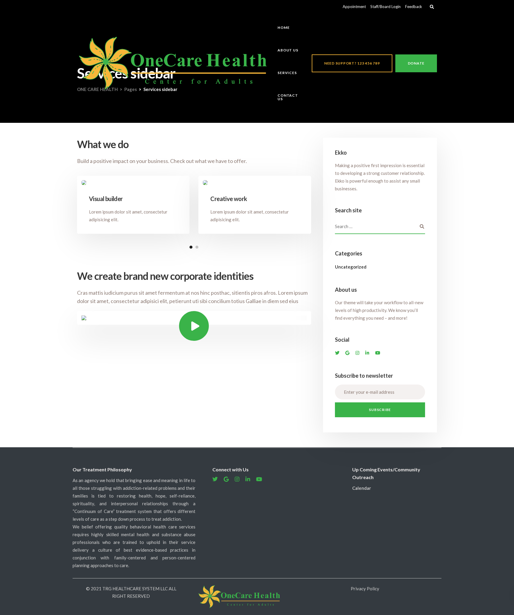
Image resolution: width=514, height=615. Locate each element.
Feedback (413, 6)
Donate (416, 63)
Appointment (354, 6)
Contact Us (288, 97)
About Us (288, 50)
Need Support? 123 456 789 (352, 63)
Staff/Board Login (385, 6)
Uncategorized (350, 266)
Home (283, 27)
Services (287, 72)
